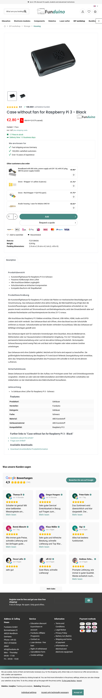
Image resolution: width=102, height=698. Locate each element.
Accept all (78, 692)
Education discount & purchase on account (38, 626)
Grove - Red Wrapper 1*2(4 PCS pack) (32, 193)
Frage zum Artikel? (18, 441)
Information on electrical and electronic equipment (64, 649)
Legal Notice (61, 630)
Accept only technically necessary (55, 692)
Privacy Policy (61, 633)
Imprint (79, 681)
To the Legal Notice (69, 681)
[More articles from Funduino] (86, 119)
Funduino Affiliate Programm (38, 634)
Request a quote (47, 222)
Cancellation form (38, 652)
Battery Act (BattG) (64, 636)
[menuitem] (95, 11)
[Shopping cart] (95, 11)
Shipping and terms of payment (64, 640)
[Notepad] (89, 11)
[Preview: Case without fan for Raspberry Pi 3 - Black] (12, 96)
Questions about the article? (21, 438)
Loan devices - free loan (38, 644)
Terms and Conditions (60, 625)
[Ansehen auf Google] (8, 496)
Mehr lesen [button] (11, 514)
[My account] (83, 11)
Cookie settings (37, 655)
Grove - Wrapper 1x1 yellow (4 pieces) (32, 182)
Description (11, 260)
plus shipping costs (20, 130)
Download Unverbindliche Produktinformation (29, 449)
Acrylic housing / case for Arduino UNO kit (33, 204)
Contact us (35, 639)
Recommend (35, 235)
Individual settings (28, 692)
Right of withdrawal (39, 649)
